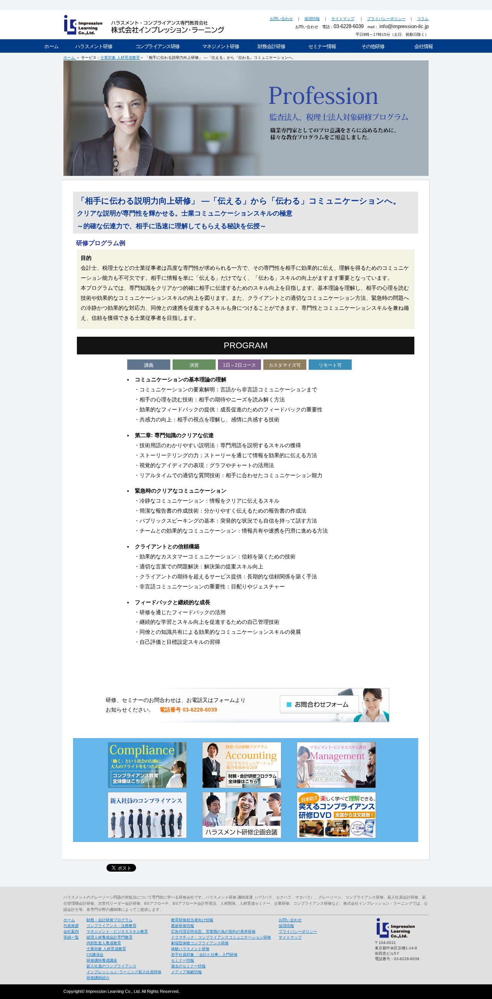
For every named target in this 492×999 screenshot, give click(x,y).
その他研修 (372, 46)
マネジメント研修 (220, 46)
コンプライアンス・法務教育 (111, 926)
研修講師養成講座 (101, 960)
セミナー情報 (322, 46)
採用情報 (312, 19)
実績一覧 (71, 937)
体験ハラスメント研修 (190, 949)
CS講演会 (94, 954)
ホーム (51, 46)
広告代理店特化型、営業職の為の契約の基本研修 (213, 931)
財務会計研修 (271, 46)
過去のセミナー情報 (188, 966)
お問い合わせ (281, 19)
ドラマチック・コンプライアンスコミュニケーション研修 (221, 937)
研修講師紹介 (98, 978)
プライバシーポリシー (386, 19)
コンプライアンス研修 (157, 46)
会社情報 (423, 46)
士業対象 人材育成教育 (120, 57)
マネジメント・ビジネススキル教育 (117, 931)
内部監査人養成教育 (103, 943)
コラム (423, 19)
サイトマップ (342, 19)
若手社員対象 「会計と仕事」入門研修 (204, 954)
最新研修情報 (182, 926)
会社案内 (71, 931)
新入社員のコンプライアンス (111, 966)
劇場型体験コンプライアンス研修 (200, 943)
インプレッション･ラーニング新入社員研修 (123, 972)
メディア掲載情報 (186, 972)
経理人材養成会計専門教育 (109, 937)
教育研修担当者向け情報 (192, 920)
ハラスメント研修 (93, 46)
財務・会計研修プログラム (109, 920)
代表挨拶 (71, 926)
